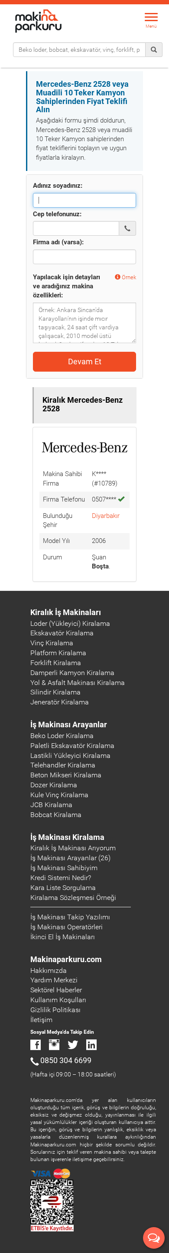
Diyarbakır (106, 516)
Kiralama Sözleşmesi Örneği (73, 897)
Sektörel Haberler (56, 990)
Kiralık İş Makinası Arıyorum (73, 848)
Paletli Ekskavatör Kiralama (72, 746)
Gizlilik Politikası (55, 1010)
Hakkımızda (48, 970)
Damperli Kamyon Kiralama (72, 673)
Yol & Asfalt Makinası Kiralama (77, 683)
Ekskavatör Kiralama (62, 633)
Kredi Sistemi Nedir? (60, 878)
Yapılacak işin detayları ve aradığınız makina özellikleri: (66, 286)
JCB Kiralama (51, 805)
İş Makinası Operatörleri (66, 927)
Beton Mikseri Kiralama (65, 775)
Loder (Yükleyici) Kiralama (70, 623)
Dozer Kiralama (53, 785)
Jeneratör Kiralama (59, 702)
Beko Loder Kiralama (62, 736)
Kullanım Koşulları (58, 1000)
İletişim (41, 1020)
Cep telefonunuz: (57, 214)
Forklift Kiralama (55, 663)
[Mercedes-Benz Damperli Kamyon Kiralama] (84, 450)
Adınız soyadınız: (57, 185)
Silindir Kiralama (55, 692)
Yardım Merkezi (54, 980)
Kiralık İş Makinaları (65, 612)
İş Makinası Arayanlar (68, 724)
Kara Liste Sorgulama (63, 888)
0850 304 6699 (65, 1060)
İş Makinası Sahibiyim (64, 868)
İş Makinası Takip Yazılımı (70, 917)
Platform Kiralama (58, 653)
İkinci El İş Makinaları (62, 937)
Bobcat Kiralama (55, 815)
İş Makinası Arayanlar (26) (70, 858)
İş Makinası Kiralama (67, 837)
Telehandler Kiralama (62, 765)
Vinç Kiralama (51, 643)
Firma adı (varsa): (58, 242)
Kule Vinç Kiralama (59, 795)
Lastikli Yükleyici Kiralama (70, 755)
